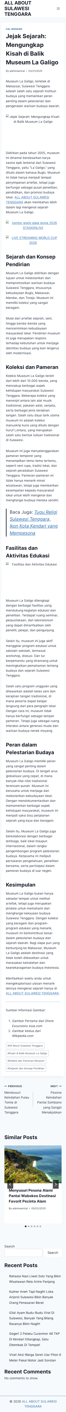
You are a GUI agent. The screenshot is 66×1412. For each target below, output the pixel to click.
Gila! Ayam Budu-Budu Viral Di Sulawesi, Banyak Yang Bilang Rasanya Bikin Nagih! (31, 1318)
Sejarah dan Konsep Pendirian (26, 1068)
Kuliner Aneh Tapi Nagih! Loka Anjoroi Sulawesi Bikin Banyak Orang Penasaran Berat (31, 1297)
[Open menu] (58, 8)
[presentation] (33, 1164)
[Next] (56, 1184)
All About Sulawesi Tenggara (25, 1045)
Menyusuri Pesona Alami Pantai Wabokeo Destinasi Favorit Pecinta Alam (32, 1195)
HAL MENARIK (14, 29)
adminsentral (17, 70)
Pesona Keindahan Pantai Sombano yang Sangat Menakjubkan (49, 1099)
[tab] (26, 1226)
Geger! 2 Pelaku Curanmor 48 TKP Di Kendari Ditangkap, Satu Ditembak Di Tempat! (34, 1339)
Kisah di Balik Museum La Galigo (27, 1053)
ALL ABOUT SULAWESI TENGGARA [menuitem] (32, 993)
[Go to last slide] (10, 1184)
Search (9, 1246)
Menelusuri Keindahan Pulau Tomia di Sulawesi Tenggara (16, 1099)
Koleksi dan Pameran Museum (26, 1060)
